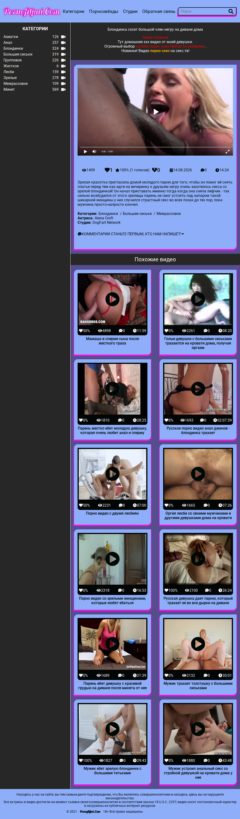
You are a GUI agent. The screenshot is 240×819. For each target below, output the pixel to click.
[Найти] (231, 11)
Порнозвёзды (103, 11)
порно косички (155, 37)
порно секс (160, 51)
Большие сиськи (137, 213)
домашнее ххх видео (142, 42)
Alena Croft (104, 218)
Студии (130, 11)
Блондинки (108, 213)
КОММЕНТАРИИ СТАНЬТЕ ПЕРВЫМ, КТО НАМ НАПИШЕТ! (131, 234)
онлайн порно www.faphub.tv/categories (170, 46)
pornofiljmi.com (32, 11)
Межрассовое (169, 213)
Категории (73, 11)
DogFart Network (106, 222)
